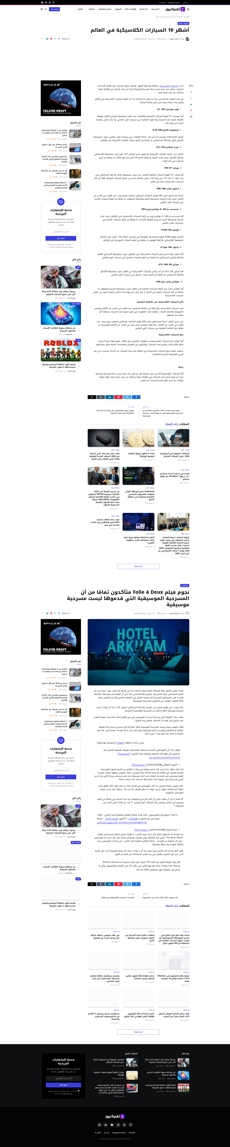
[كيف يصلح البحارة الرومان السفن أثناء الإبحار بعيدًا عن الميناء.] (173, 996)
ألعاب (78, 267)
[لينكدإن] (47, 39)
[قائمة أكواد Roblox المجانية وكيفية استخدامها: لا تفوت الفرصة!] (61, 350)
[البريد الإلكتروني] (191, 116)
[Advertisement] (115, 59)
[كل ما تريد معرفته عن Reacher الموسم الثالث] (75, 173)
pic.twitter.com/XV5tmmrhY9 (164, 756)
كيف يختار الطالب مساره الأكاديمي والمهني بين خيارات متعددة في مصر (105, 522)
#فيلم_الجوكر (111, 816)
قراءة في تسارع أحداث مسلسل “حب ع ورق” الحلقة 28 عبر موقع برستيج (174, 476)
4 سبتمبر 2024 (139, 763)
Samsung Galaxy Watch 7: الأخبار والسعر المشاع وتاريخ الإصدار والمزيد (55, 185)
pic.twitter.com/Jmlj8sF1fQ (133, 820)
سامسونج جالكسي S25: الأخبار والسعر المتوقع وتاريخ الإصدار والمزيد (54, 159)
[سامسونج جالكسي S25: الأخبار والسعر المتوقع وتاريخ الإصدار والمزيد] (75, 159)
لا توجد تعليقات (139, 38)
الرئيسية (155, 9)
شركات (91, 9)
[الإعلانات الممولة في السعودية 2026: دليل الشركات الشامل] (173, 438)
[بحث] (42, 9)
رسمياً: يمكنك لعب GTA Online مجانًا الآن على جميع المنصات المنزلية (58, 293)
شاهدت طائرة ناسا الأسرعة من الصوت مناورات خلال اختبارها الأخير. (139, 936)
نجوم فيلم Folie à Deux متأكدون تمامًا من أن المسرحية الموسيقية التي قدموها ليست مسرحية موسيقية (163, 413)
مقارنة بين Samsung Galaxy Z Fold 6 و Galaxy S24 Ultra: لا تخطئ (54, 133)
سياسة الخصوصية (174, 2)
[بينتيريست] (51, 39)
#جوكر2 (120, 741)
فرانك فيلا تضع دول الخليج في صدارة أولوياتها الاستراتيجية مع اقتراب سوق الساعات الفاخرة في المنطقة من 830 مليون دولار (173, 937)
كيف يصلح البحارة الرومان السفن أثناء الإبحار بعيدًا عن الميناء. (173, 1012)
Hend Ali (69, 334)
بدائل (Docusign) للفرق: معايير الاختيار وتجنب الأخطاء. (140, 975)
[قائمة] (188, 9)
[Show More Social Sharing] (43, 39)
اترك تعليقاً (138, 566)
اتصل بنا (162, 2)
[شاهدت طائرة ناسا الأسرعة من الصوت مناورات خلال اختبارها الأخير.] (138, 917)
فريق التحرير (71, 298)
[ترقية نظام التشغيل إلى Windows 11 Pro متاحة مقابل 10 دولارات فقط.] (173, 958)
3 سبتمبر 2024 (141, 827)
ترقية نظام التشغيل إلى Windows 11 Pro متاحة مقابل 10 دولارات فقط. (173, 976)
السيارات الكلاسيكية (169, 86)
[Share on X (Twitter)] (55, 39)
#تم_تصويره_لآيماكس (107, 820)
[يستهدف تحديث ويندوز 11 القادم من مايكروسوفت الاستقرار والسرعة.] (103, 996)
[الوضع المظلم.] (45, 9)
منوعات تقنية (183, 23)
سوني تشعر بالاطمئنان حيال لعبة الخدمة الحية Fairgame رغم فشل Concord (115, 412)
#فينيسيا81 (124, 752)
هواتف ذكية (130, 9)
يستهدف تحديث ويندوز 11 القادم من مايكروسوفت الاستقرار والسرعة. (103, 1014)
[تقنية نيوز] (175, 9)
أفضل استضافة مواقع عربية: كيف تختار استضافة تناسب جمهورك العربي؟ (138, 540)
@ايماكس (133, 816)
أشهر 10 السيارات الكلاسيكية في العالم (118, 895)
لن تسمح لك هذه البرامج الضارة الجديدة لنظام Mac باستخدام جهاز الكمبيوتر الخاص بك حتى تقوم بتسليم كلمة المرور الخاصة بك (109, 1087)
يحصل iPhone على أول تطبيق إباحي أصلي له (54, 145)
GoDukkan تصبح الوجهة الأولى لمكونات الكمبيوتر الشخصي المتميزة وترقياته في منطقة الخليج (139, 495)
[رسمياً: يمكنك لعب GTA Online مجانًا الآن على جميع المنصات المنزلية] (61, 277)
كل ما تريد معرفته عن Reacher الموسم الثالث (54, 172)
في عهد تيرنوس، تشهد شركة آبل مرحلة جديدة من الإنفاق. (105, 934)
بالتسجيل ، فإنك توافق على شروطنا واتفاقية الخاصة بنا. (60, 245)
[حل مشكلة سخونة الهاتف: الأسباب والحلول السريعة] (61, 313)
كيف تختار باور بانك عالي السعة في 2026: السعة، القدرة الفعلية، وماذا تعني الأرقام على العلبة (104, 456)
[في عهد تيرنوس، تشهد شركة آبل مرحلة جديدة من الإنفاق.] (103, 917)
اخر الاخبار (144, 9)
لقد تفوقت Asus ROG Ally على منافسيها (160, 895)
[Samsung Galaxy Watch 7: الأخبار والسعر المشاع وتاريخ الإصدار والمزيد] (75, 185)
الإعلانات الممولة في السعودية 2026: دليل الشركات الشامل (174, 455)
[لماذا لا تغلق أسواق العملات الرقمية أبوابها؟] (138, 438)
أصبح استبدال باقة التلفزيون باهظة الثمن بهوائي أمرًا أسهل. (139, 1012)
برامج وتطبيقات (105, 9)
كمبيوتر (118, 9)
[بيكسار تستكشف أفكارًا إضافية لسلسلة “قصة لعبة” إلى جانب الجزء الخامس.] (103, 958)
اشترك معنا (54, 9)
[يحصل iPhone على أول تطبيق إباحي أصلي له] (75, 147)
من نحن (185, 2)
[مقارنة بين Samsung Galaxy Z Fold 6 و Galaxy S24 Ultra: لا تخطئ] (75, 133)
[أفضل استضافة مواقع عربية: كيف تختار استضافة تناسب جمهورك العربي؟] (138, 522)
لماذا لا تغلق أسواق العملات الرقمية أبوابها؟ (141, 455)
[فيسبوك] (191, 92)
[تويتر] (191, 98)
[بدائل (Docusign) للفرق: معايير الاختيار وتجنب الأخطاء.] (138, 958)
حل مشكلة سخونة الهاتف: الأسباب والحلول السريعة (59, 329)
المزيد (80, 9)
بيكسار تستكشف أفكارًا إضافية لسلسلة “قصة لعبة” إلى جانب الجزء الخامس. (104, 976)
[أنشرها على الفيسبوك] (59, 39)
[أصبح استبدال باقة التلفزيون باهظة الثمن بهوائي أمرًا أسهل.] (138, 996)
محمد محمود (174, 38)
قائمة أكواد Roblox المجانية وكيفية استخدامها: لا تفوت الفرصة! (58, 366)
